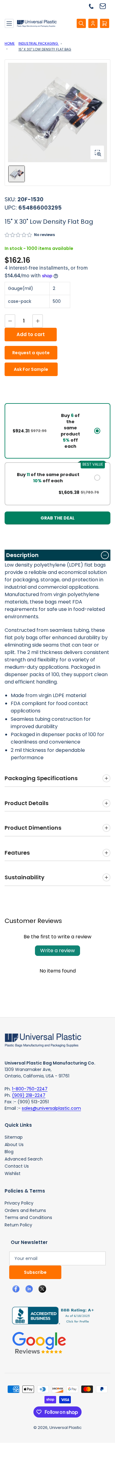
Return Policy (18, 1225)
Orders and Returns (25, 1210)
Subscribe (35, 1272)
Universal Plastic (65, 1427)
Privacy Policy (19, 1203)
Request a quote (31, 353)
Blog (9, 1152)
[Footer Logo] (43, 1040)
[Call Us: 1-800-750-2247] (93, 6)
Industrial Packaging (38, 43)
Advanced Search (24, 1159)
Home (10, 43)
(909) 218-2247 (28, 1095)
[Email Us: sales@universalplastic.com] (105, 6)
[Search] (81, 23)
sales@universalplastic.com (51, 1108)
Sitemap (14, 1137)
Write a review (57, 950)
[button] (19, 235)
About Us (14, 1144)
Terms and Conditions (28, 1217)
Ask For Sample (31, 369)
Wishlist (13, 1173)
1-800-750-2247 (30, 1089)
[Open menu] (9, 23)
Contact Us (17, 1166)
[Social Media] (51, 1315)
